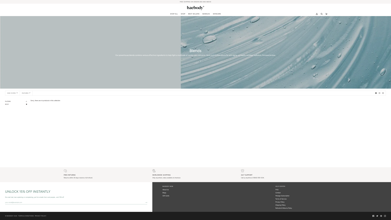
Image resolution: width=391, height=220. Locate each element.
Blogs (164, 193)
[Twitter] (377, 216)
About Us (166, 190)
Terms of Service (281, 199)
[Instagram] (385, 216)
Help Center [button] (280, 186)
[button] (183, 14)
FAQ (276, 190)
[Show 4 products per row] (383, 93)
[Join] (144, 202)
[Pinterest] (381, 216)
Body (7, 104)
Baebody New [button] (168, 186)
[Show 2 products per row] (376, 93)
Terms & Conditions (26, 216)
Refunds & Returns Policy (283, 208)
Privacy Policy (279, 202)
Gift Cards (166, 196)
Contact (278, 193)
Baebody (10, 216)
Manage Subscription (282, 196)
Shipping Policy (280, 205)
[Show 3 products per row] (379, 93)
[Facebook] (373, 216)
